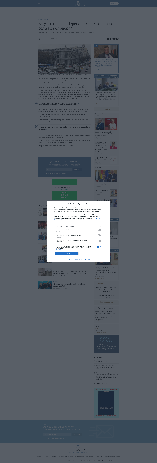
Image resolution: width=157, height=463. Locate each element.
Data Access (78, 259)
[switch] (99, 230)
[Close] (106, 204)
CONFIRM (67, 253)
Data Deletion (69, 259)
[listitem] (78, 226)
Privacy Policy (87, 259)
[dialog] (78, 231)
